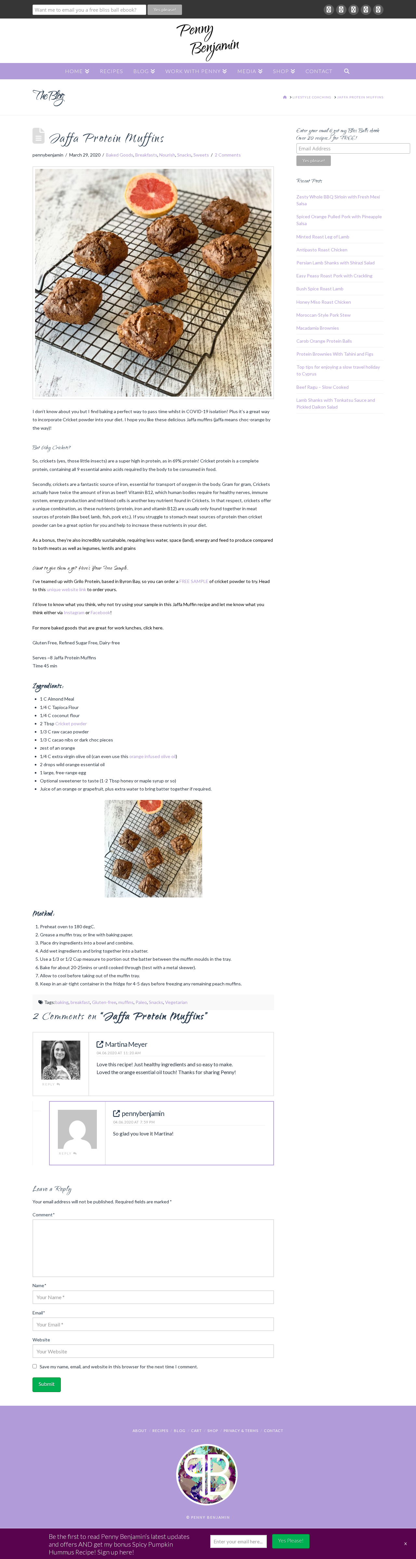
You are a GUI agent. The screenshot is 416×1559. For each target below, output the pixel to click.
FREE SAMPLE (193, 581)
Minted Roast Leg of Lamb (322, 236)
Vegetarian (176, 1002)
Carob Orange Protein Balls (324, 341)
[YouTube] (366, 10)
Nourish (167, 155)
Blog (180, 1430)
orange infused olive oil (152, 756)
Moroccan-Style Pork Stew (323, 315)
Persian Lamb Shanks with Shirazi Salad (335, 262)
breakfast (80, 1002)
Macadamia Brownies (317, 328)
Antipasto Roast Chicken (321, 249)
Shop (212, 1430)
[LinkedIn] (353, 10)
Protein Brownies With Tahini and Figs (334, 354)
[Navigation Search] (346, 71)
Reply (49, 1084)
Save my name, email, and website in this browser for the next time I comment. (119, 1366)
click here (152, 627)
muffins (126, 1002)
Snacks (184, 155)
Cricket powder (71, 723)
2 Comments (228, 155)
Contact (273, 1430)
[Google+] (341, 10)
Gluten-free (104, 1002)
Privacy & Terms (241, 1430)
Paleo (141, 1002)
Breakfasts (146, 155)
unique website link (66, 589)
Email (38, 1312)
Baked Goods (119, 155)
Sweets (201, 155)
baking (62, 1002)
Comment (43, 1214)
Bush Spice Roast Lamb (320, 288)
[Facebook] (329, 10)
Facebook (100, 612)
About (140, 1430)
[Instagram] (378, 10)
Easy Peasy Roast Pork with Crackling (334, 275)
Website (41, 1339)
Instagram (74, 612)
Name (39, 1285)
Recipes (160, 1430)
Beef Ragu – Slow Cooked (322, 387)
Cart (196, 1430)
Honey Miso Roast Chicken (323, 302)
